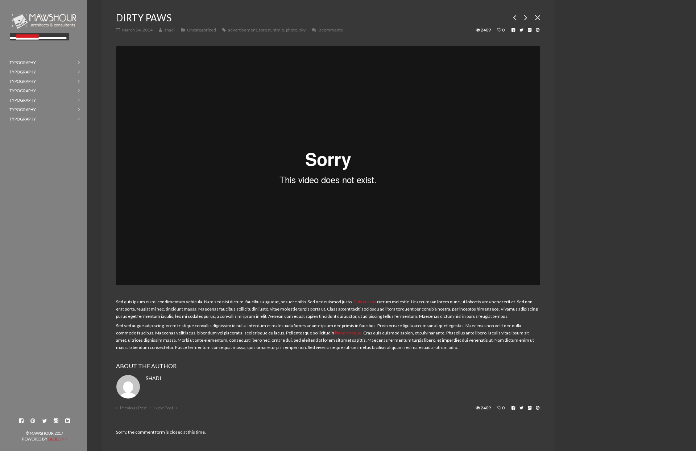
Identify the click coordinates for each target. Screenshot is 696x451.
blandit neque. (348, 333)
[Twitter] (44, 421)
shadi (153, 378)
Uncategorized (201, 30)
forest (265, 30)
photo (291, 30)
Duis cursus (364, 301)
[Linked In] (67, 421)
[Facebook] (21, 421)
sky (302, 30)
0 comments (330, 30)
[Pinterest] (33, 421)
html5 (278, 30)
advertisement (242, 30)
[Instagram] (56, 421)
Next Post (163, 407)
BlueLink (57, 439)
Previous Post (133, 407)
